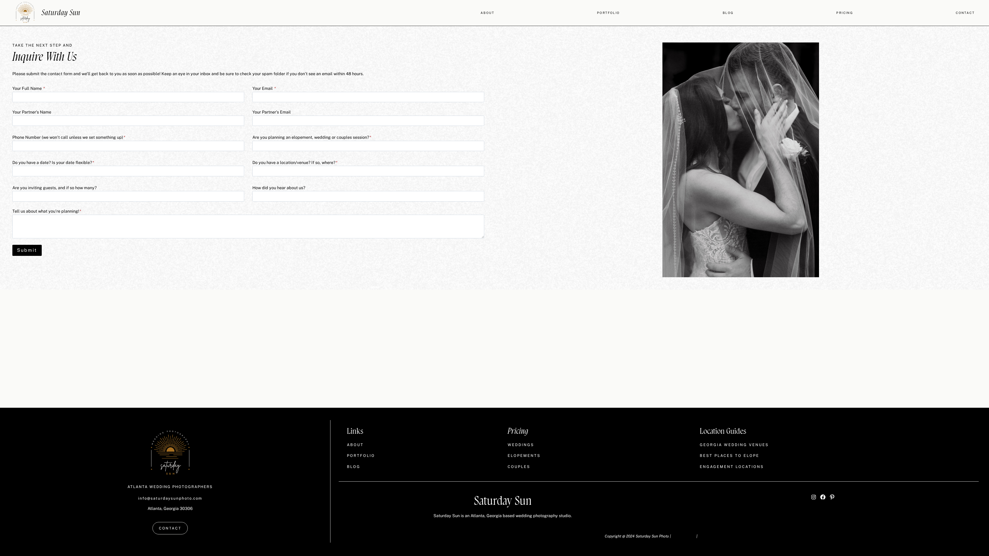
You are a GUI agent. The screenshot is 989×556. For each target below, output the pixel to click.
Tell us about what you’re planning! (46, 211)
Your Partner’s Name (31, 112)
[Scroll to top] (984, 478)
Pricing (844, 13)
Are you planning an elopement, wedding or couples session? (311, 137)
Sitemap (705, 536)
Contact (965, 13)
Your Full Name (28, 88)
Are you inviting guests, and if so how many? (54, 187)
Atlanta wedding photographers (170, 486)
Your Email (264, 88)
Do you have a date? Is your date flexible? (53, 162)
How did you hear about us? (278, 187)
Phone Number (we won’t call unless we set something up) (68, 137)
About (487, 13)
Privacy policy (683, 536)
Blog (728, 13)
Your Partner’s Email (271, 112)
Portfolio (608, 13)
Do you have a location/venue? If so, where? (294, 162)
